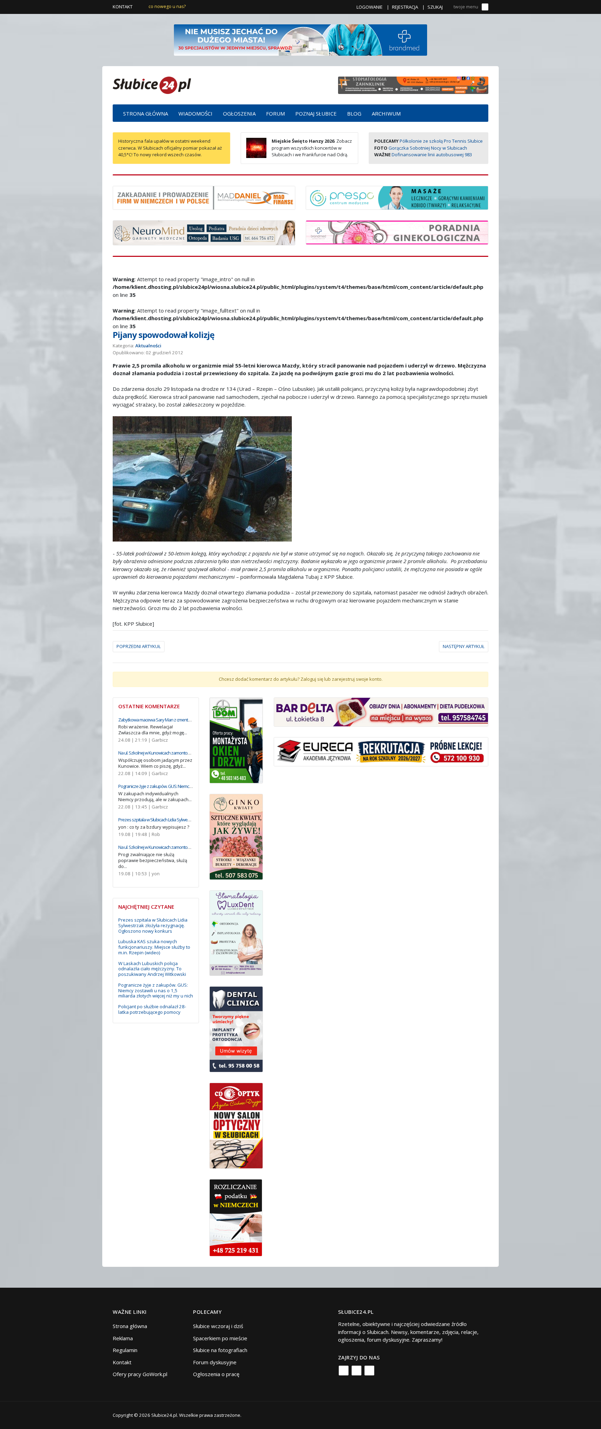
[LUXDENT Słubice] (236, 932)
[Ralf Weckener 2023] (235, 1217)
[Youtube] (369, 1370)
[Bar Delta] (381, 711)
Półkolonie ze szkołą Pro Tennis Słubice (441, 141)
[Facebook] (343, 1370)
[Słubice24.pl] (152, 84)
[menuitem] (145, 113)
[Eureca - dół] (381, 751)
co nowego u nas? (167, 6)
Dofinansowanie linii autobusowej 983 (432, 154)
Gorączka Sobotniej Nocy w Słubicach (427, 148)
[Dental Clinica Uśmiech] (236, 1028)
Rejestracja (405, 7)
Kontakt (123, 6)
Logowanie (369, 7)
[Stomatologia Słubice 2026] (413, 84)
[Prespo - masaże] (397, 197)
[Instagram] (356, 1370)
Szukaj (435, 7)
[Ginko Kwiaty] (236, 835)
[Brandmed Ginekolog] (397, 231)
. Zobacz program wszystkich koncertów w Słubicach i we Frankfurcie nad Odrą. (312, 148)
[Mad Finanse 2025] (204, 197)
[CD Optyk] (236, 1125)
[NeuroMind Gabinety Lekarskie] (204, 232)
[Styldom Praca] (236, 739)
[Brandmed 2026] (300, 39)
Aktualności (148, 345)
